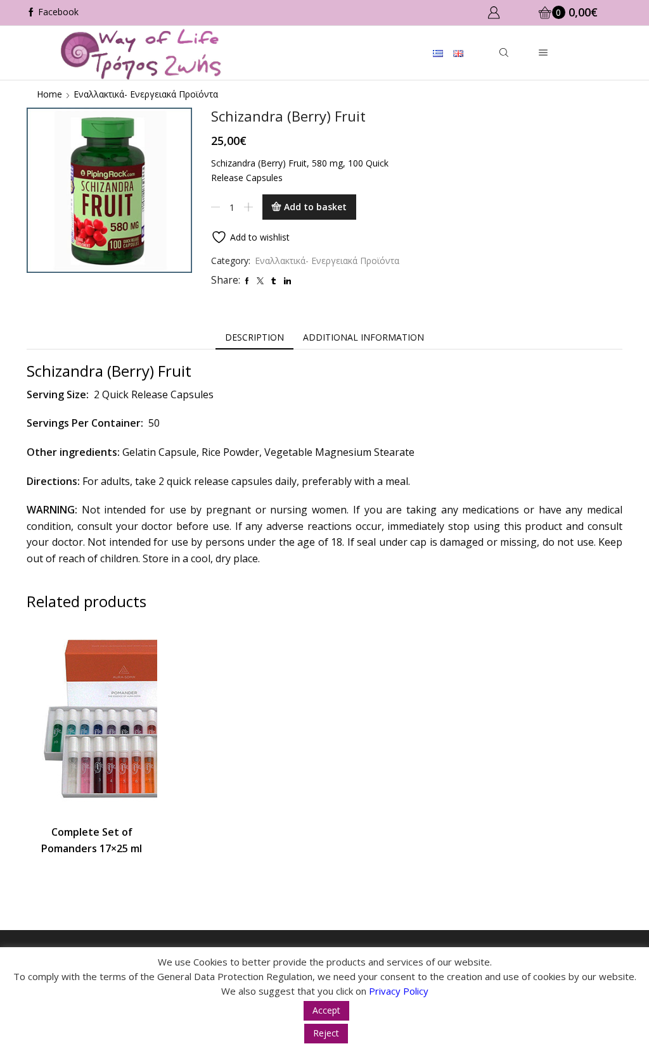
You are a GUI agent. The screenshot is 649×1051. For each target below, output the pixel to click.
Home (49, 94)
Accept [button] (326, 1010)
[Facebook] (53, 13)
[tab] (254, 337)
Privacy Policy (398, 991)
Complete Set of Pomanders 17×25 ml (91, 840)
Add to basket (315, 207)
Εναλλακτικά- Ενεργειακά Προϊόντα (146, 94)
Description (254, 337)
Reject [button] (326, 1033)
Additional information (363, 337)
